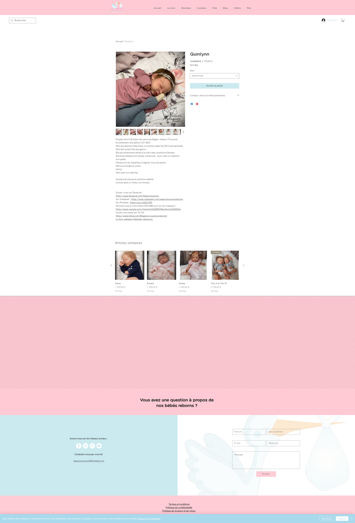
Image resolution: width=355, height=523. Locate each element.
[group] (177, 271)
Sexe (192, 71)
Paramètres (327, 518)
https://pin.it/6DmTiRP (141, 202)
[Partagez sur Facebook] (191, 104)
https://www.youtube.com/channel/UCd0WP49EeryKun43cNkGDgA (148, 209)
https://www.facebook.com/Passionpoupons (137, 196)
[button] (187, 8)
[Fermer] (351, 518)
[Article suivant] (243, 265)
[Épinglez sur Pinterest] (197, 104)
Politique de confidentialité (148, 518)
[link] (343, 20)
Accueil (119, 41)
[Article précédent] (111, 265)
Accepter (342, 518)
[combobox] (214, 76)
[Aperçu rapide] (129, 265)
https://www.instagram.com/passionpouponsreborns (157, 199)
